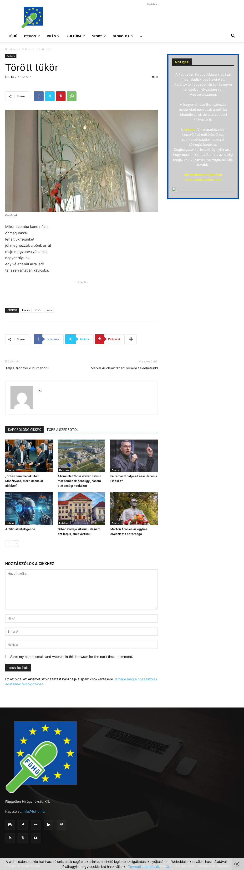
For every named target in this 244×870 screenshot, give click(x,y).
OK (168, 867)
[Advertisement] (152, 17)
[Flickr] (36, 825)
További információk (144, 867)
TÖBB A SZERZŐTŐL (62, 430)
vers (49, 310)
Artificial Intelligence (20, 529)
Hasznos (64, 470)
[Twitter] (50, 96)
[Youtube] (36, 838)
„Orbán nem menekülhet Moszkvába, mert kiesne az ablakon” (24, 480)
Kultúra (73, 36)
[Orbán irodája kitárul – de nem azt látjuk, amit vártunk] (81, 508)
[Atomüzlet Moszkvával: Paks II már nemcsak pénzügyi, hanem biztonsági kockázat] (81, 456)
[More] (131, 339)
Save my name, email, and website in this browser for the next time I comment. (71, 657)
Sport (97, 36)
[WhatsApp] (71, 96)
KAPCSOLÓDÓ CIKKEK (24, 430)
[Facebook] (39, 96)
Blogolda (121, 36)
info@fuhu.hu (34, 811)
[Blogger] (10, 825)
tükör (38, 310)
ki (12, 77)
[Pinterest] (61, 96)
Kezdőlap (11, 49)
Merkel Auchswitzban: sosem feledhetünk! (124, 368)
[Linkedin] (48, 825)
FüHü (13, 36)
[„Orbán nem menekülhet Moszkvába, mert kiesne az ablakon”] (29, 456)
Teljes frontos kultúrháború (27, 368)
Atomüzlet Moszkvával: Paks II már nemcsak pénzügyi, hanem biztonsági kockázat (79, 480)
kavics (26, 310)
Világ (51, 36)
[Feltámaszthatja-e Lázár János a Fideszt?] (134, 456)
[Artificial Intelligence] (29, 508)
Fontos (10, 470)
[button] (233, 36)
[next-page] (16, 543)
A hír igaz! (182, 62)
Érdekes (63, 523)
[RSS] (10, 838)
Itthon (30, 36)
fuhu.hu (189, 129)
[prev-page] (8, 543)
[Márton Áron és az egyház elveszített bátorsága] (134, 508)
